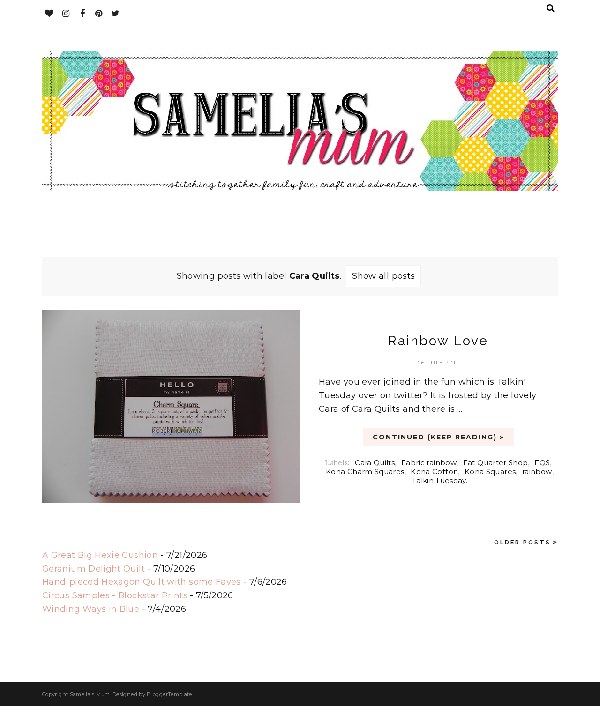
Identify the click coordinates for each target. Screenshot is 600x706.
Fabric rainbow (429, 462)
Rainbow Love (438, 341)
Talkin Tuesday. (439, 480)
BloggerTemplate (169, 694)
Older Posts (522, 542)
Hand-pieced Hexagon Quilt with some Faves (141, 582)
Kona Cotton (434, 471)
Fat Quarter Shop (495, 462)
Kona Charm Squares (365, 471)
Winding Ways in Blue (90, 609)
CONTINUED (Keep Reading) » (438, 437)
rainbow (537, 471)
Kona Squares (490, 471)
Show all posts (383, 276)
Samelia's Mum (90, 694)
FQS (542, 462)
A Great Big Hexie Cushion (100, 555)
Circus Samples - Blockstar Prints (115, 595)
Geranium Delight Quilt (93, 569)
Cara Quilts (375, 462)
